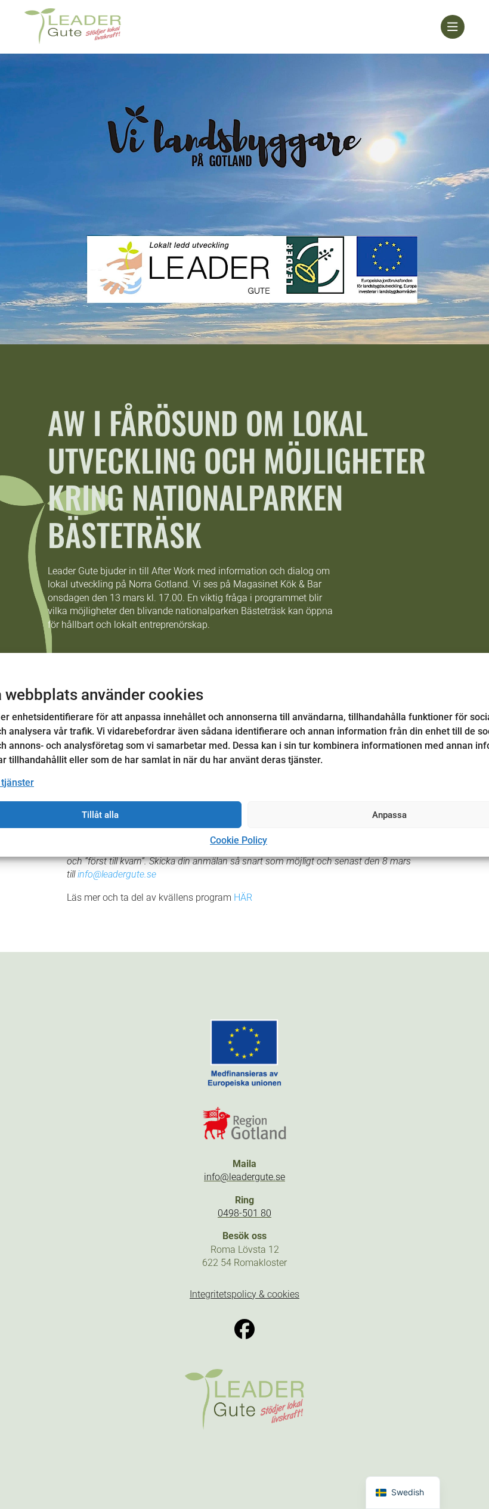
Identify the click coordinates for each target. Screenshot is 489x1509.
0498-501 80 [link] (244, 1213)
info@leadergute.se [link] (117, 874)
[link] (232, 26)
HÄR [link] (243, 897)
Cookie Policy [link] (238, 840)
